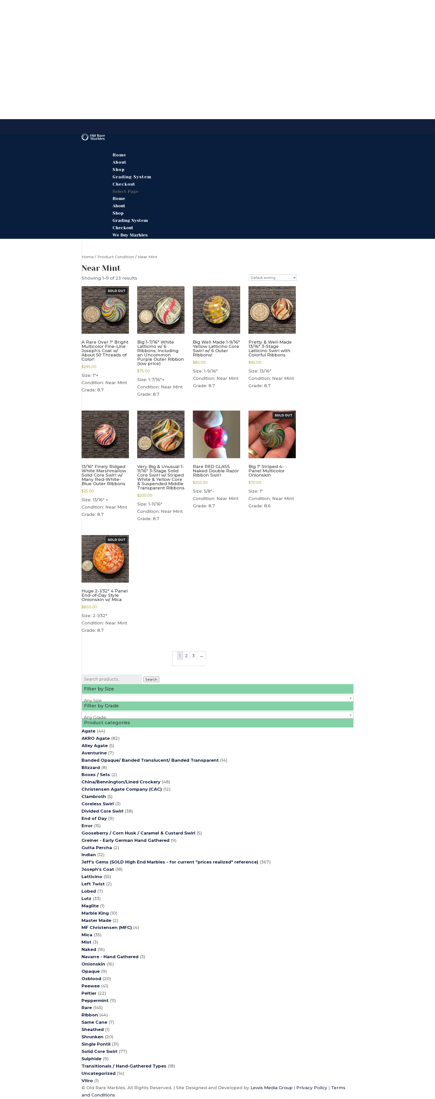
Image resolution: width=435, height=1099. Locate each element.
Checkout (124, 184)
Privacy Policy (311, 1087)
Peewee (91, 985)
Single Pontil (96, 1044)
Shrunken (92, 1036)
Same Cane (94, 1022)
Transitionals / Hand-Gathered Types (124, 1066)
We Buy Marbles (100, 122)
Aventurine (94, 752)
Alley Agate (95, 745)
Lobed (89, 891)
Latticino (92, 876)
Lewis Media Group (271, 1087)
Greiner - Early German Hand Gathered (125, 840)
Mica (87, 934)
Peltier (89, 993)
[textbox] (217, 700)
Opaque (91, 971)
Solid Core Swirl (99, 1051)
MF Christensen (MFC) (107, 927)
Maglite (90, 905)
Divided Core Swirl (102, 811)
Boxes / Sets (96, 774)
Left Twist (93, 883)
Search (151, 679)
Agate (88, 731)
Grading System (130, 220)
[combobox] (217, 698)
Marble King (95, 913)
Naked (89, 949)
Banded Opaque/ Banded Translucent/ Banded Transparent (150, 760)
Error (87, 825)
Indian (89, 854)
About (119, 205)
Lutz (86, 898)
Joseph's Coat (98, 869)
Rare (87, 1007)
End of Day (94, 818)
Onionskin (93, 964)
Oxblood (91, 978)
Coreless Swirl (98, 803)
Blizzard (91, 767)
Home (119, 198)
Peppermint (95, 1000)
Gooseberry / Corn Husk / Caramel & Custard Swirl (138, 833)
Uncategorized (99, 1073)
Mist (86, 942)
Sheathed (93, 1029)
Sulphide (91, 1058)
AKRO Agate (96, 738)
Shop (118, 213)
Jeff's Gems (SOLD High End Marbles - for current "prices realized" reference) (170, 861)
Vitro (87, 1080)
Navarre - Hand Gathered (110, 956)
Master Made (96, 920)
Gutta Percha (97, 847)
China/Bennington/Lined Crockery (121, 781)
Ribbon (90, 1014)
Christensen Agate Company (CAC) (122, 789)
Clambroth (94, 796)
